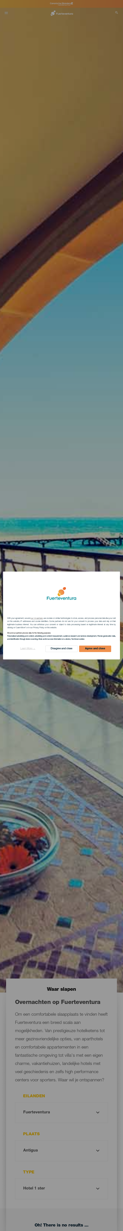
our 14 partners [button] (37, 618)
